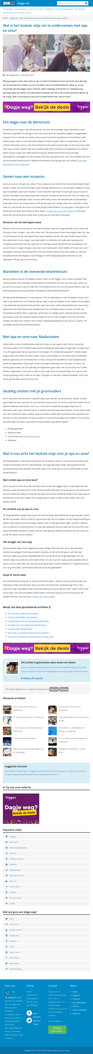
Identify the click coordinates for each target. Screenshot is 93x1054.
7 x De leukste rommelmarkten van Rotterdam (28, 729)
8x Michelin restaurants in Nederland (70, 708)
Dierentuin (13, 842)
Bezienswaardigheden (65, 9)
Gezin (11, 919)
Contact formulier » (57, 1029)
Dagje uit (23, 3)
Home (75, 992)
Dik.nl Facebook (37, 1014)
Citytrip (12, 903)
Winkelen (12, 864)
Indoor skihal (14, 887)
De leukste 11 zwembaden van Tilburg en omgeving (72, 729)
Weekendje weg (9, 13)
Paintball (12, 892)
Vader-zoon (14, 924)
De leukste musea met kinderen (60, 211)
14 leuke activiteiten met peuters (22, 617)
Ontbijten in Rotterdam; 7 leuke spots (72, 751)
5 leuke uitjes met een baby (20, 629)
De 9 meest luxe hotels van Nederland (24, 708)
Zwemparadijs (15, 870)
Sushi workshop (32, 436)
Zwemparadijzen (21, 9)
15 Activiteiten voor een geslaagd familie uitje (28, 621)
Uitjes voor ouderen (37, 9)
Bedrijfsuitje (50, 9)
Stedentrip (21, 13)
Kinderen (12, 941)
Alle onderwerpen (79, 1002)
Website (27, 678)
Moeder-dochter (15, 930)
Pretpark (12, 836)
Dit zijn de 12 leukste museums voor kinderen (28, 632)
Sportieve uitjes (15, 898)
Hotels (28, 13)
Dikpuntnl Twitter (36, 1022)
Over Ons (76, 999)
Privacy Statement (80, 1010)
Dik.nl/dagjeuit (10, 997)
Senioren (64, 689)
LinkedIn (38, 678)
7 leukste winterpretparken (24, 738)
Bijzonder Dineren (16, 875)
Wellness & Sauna (16, 859)
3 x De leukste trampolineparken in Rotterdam (73, 740)
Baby (11, 947)
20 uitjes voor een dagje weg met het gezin (27, 625)
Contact (76, 1006)
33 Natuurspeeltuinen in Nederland (28, 717)
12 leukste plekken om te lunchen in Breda (74, 719)
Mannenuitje (80, 9)
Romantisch (14, 958)
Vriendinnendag (15, 969)
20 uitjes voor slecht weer (42, 596)
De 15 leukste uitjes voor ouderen (23, 613)
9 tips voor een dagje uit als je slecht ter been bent (31, 636)
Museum (12, 853)
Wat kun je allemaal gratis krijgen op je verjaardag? (28, 751)
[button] (86, 3)
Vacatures (76, 1013)
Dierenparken (8, 9)
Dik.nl (34, 1050)
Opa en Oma (14, 952)
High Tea (12, 881)
